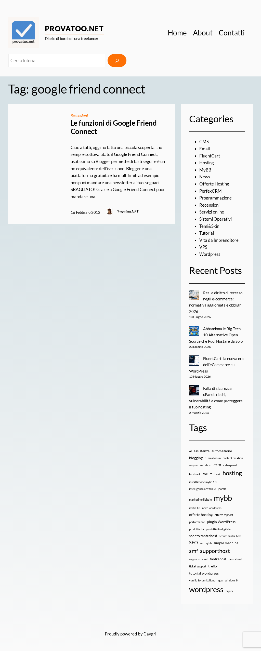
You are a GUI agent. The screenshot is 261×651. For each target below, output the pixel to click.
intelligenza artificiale (202, 488)
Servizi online (211, 212)
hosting (232, 472)
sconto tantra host (230, 536)
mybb (223, 497)
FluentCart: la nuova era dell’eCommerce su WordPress (216, 364)
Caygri (149, 633)
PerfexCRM (210, 191)
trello (212, 566)
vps (220, 580)
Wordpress (209, 254)
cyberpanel (230, 465)
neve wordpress (211, 508)
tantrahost (218, 559)
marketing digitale (200, 499)
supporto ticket (198, 559)
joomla (222, 488)
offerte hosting (201, 514)
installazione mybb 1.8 (202, 482)
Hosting (206, 162)
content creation (233, 458)
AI (190, 451)
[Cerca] (117, 60)
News (204, 176)
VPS (203, 247)
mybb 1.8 (194, 508)
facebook (195, 474)
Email (204, 148)
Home (177, 32)
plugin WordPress (221, 522)
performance (197, 522)
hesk (217, 474)
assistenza (202, 451)
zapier (229, 591)
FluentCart (209, 155)
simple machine (226, 543)
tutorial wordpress (204, 573)
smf (193, 550)
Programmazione (215, 198)
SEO (193, 542)
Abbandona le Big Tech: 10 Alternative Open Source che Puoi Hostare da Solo (216, 334)
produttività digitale (218, 529)
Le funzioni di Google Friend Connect (114, 127)
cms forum (214, 458)
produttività (196, 529)
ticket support (197, 566)
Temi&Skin (209, 226)
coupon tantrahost (200, 465)
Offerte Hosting (214, 184)
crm (217, 464)
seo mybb (206, 543)
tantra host (235, 559)
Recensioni (79, 115)
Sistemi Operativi (215, 219)
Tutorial (206, 233)
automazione (222, 451)
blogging (196, 458)
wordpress (206, 589)
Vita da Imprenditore (219, 240)
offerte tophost (224, 514)
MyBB (205, 169)
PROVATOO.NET (74, 28)
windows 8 (231, 580)
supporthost (215, 550)
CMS (204, 141)
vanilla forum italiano (202, 580)
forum (208, 474)
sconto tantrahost (203, 536)
